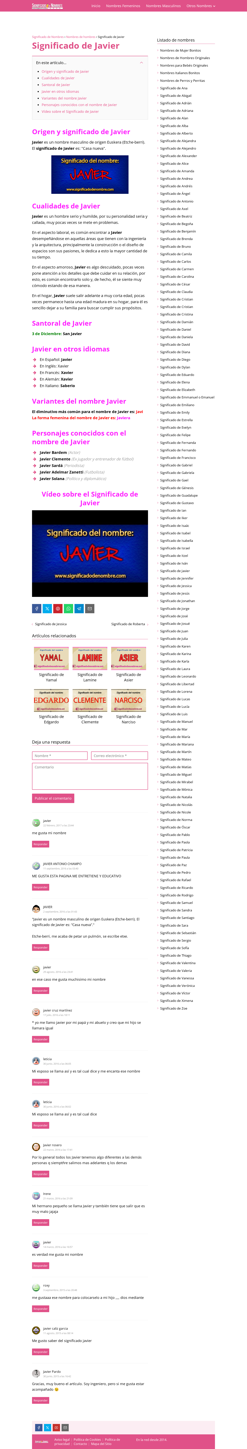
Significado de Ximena (176, 1000)
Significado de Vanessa (177, 978)
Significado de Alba (174, 126)
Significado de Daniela (176, 337)
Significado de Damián (176, 322)
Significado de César (175, 284)
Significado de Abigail (175, 95)
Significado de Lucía (174, 706)
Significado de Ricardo (176, 887)
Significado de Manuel (176, 721)
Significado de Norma (176, 819)
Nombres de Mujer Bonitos (180, 50)
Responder (41, 844)
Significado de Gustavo (177, 503)
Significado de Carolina (177, 276)
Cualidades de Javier (58, 78)
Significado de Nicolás (176, 804)
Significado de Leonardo (178, 676)
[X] (47, 608)
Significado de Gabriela (177, 472)
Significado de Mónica (176, 789)
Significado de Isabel (175, 533)
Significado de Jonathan (177, 601)
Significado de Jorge (174, 608)
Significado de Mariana (177, 744)
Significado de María (175, 737)
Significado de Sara (174, 925)
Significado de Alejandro (178, 148)
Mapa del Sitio (101, 1444)
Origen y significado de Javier (65, 71)
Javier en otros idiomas (60, 91)
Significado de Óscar (175, 827)
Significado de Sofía (174, 948)
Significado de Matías (175, 767)
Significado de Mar (174, 729)
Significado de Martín (175, 752)
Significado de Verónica (177, 985)
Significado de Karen (175, 646)
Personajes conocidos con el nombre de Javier (79, 104)
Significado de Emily (175, 412)
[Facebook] (36, 608)
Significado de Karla (174, 661)
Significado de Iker (174, 518)
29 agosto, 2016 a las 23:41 (58, 972)
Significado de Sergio (175, 940)
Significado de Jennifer (177, 578)
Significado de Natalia (176, 797)
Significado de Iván (174, 563)
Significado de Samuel (176, 902)
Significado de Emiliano (177, 405)
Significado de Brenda (176, 239)
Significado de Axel (174, 209)
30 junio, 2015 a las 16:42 (57, 1376)
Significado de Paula (175, 857)
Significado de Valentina (177, 963)
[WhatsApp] (68, 608)
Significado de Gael (174, 480)
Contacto (80, 1444)
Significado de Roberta (128, 624)
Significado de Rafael (175, 880)
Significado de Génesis (177, 488)
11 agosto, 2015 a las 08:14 (58, 1333)
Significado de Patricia (176, 850)
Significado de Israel (175, 548)
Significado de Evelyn (175, 427)
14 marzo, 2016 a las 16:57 (58, 1247)
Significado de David (175, 344)
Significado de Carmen (177, 269)
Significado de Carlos (175, 261)
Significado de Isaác (174, 525)
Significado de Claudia (176, 291)
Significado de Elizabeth (177, 389)
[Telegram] (79, 608)
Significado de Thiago (175, 955)
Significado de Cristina (176, 314)
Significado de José (174, 616)
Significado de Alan (174, 118)
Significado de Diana (175, 352)
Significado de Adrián (175, 103)
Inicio (95, 5)
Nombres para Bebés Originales (184, 65)
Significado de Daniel (175, 329)
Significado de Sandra (176, 910)
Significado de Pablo (175, 834)
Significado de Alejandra (178, 141)
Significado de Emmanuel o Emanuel (187, 397)
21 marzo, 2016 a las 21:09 (58, 1198)
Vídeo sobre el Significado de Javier (70, 111)
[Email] (89, 608)
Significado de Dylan (175, 367)
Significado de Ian (173, 510)
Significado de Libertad (177, 684)
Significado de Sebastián (178, 933)
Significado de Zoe (173, 1008)
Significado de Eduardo (177, 374)
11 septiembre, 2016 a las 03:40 (60, 868)
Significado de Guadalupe (179, 495)
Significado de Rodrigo (176, 895)
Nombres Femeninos (123, 5)
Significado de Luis (174, 714)
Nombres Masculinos (163, 5)
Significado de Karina (175, 654)
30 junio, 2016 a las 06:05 (57, 1063)
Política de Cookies (87, 1439)
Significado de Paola (175, 842)
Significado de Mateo (175, 759)
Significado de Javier (175, 571)
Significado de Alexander (178, 156)
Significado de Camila (176, 254)
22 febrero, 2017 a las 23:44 (58, 825)
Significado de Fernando (178, 450)
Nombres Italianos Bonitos (180, 73)
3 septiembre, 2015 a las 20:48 (60, 1290)
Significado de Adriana (176, 110)
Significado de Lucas (175, 699)
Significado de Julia (174, 638)
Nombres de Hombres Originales (185, 58)
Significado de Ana (173, 88)
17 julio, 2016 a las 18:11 (56, 1015)
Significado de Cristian (176, 299)
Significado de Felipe (175, 435)
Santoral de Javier (56, 84)
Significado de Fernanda (178, 442)
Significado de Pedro (175, 872)
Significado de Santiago (177, 917)
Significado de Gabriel (176, 465)
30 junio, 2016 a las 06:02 (57, 1106)
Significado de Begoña (176, 224)
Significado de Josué (175, 623)
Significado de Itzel (174, 555)
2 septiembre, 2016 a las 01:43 (60, 911)
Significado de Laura (175, 669)
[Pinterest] (58, 608)
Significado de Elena (175, 382)
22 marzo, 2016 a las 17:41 (58, 1149)
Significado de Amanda (177, 171)
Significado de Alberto (176, 133)
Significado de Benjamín (178, 231)
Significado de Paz (173, 865)
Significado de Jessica (51, 624)
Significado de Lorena (176, 691)
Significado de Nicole (175, 812)
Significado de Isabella (176, 540)
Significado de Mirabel (176, 782)
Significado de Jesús (174, 593)
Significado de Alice (174, 163)
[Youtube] (56, 1427)
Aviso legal (62, 1439)
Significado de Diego (175, 359)
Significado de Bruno (175, 246)
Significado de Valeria (176, 970)
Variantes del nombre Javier (64, 98)
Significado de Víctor (175, 993)
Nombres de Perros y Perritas (182, 80)
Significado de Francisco (178, 457)
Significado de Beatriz (176, 216)
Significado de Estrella (176, 420)
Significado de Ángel (175, 193)
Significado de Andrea (176, 178)
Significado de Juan (174, 631)
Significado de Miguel (176, 774)
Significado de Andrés (176, 186)
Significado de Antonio (176, 201)
